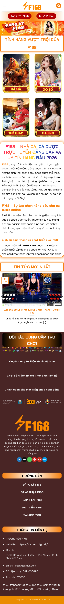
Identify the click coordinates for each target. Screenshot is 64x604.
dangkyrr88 (27, 589)
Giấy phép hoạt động (45, 389)
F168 (9, 435)
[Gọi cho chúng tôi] (29, 459)
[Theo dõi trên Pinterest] (34, 459)
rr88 (38, 589)
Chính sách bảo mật (18, 389)
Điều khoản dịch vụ (42, 361)
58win (45, 589)
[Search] (58, 6)
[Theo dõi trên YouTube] (39, 459)
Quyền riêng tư (19, 361)
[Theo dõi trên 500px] (44, 459)
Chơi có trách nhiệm (20, 375)
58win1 (55, 589)
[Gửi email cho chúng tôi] (24, 459)
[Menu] (4, 6)
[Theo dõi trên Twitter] (19, 459)
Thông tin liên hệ (46, 375)
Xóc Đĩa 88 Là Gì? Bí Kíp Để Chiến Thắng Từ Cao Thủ (32, 311)
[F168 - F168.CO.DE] (32, 6)
